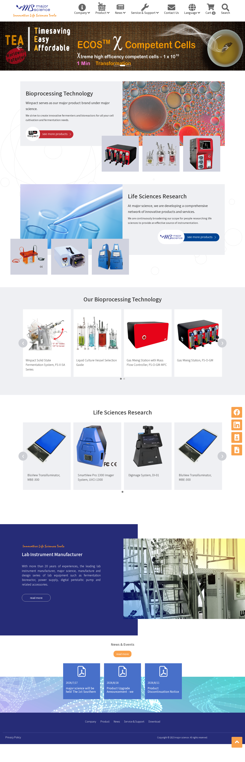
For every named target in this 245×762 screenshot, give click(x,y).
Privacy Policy (13, 737)
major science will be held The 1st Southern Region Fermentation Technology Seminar (81, 693)
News (119, 12)
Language (191, 12)
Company (81, 12)
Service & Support (143, 12)
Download (154, 721)
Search (225, 12)
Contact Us (171, 12)
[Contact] (236, 437)
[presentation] (22, 343)
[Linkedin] (236, 425)
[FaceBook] (236, 412)
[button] (18, 46)
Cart (210, 12)
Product (101, 12)
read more (36, 598)
